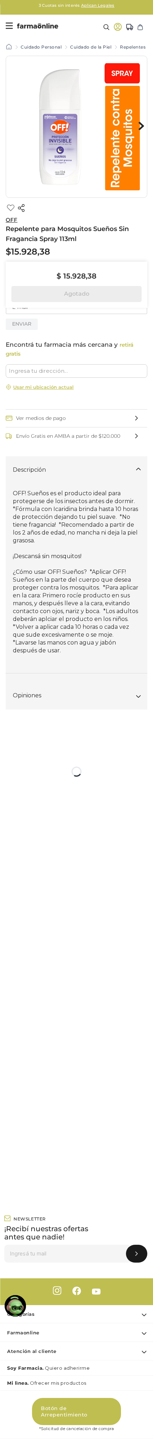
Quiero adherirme (48, 1368)
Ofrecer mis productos (46, 1383)
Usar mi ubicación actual (43, 387)
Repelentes (133, 47)
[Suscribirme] (136, 1254)
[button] (76, 414)
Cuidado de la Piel (90, 47)
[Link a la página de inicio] (9, 47)
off (11, 219)
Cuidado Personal (41, 47)
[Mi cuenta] (117, 27)
